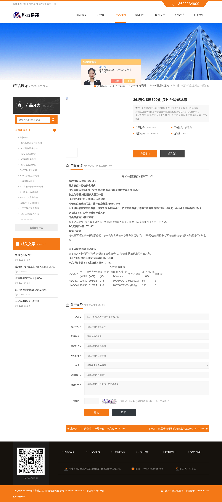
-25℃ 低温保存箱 (28, 165)
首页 (111, 85)
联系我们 (199, 14)
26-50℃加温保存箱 (29, 197)
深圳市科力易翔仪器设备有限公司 (39, 4)
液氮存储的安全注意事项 (28, 278)
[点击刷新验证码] (109, 401)
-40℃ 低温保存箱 (28, 154)
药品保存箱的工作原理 (27, 301)
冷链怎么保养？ (23, 255)
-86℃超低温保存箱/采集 (31, 143)
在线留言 (180, 14)
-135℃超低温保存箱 (29, 214)
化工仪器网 (177, 490)
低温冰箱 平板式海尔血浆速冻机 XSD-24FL (181, 428)
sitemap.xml (203, 490)
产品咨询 (145, 153)
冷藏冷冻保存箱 (27, 181)
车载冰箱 (24, 137)
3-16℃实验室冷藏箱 (29, 175)
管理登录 (190, 490)
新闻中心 (140, 14)
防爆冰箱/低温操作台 (29, 203)
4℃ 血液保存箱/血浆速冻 (31, 186)
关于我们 (101, 14)
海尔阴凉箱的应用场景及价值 (31, 289)
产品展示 (121, 14)
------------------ (26, 219)
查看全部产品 (36, 227)
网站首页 (81, 14)
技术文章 (160, 14)
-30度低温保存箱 (28, 159)
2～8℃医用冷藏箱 (159, 85)
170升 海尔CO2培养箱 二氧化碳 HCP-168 (102, 428)
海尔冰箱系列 (138, 85)
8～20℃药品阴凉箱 (29, 192)
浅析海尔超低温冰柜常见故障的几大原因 (36, 266)
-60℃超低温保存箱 (29, 148)
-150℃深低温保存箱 (29, 208)
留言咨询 (195, 452)
